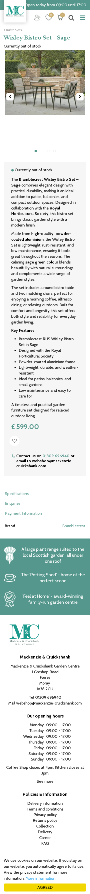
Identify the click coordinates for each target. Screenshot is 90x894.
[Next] (80, 96)
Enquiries (12, 503)
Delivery (45, 832)
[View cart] (60, 17)
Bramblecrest (73, 526)
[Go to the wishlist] (46, 17)
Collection (45, 826)
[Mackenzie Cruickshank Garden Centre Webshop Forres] (15, 11)
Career (45, 837)
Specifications (17, 493)
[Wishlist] (48, 17)
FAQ (45, 843)
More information (41, 878)
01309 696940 (56, 456)
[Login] (37, 17)
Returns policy (45, 820)
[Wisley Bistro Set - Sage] (45, 96)
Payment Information (23, 513)
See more (45, 781)
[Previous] (10, 96)
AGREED (45, 887)
